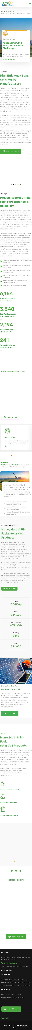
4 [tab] (17, 185)
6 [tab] (20, 185)
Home (3, 11)
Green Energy (10, 39)
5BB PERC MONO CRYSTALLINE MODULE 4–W (16, 982)
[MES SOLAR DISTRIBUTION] (7, 3)
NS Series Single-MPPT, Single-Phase (12, 997)
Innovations (15, 904)
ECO (4, 39)
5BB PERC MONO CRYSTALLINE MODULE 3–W (15, 985)
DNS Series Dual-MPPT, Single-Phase (12, 995)
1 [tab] (12, 185)
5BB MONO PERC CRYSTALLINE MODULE (14, 980)
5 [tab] (18, 185)
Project (10, 11)
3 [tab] (15, 185)
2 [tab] (13, 185)
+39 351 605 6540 (10, 963)
